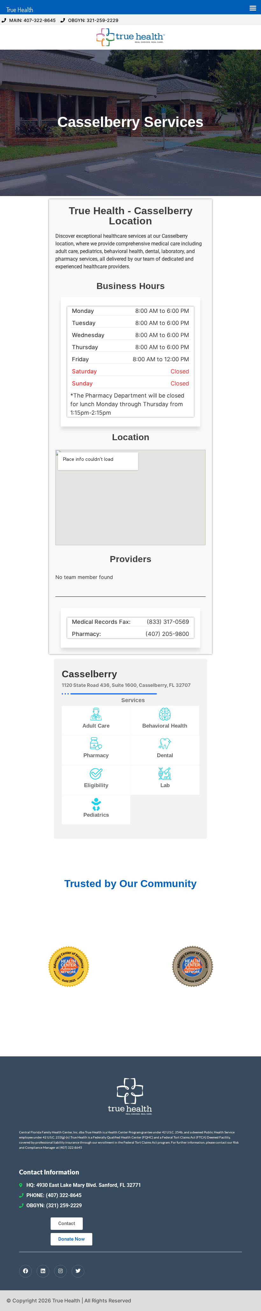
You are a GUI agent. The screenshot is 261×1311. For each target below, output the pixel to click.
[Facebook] (25, 1271)
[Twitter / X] (78, 1271)
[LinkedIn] (43, 1271)
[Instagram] (60, 1271)
